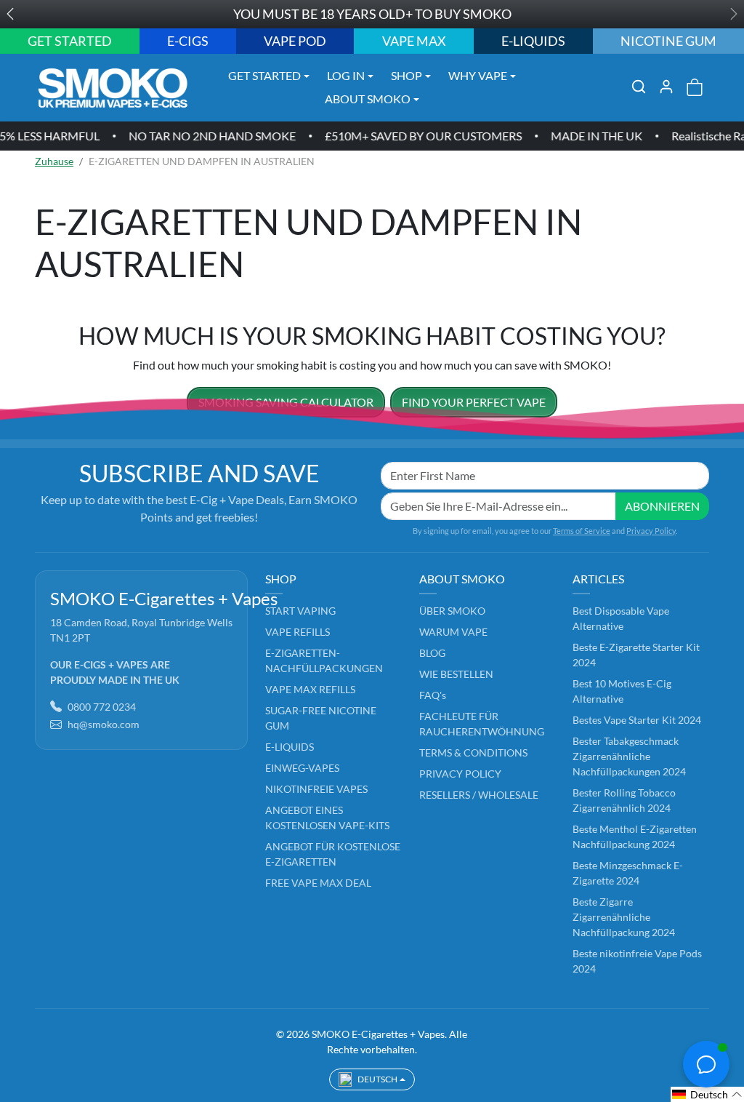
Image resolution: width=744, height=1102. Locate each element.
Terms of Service (581, 530)
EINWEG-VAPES (302, 768)
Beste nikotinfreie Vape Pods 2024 (637, 961)
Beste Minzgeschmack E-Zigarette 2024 (628, 873)
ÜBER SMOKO (452, 610)
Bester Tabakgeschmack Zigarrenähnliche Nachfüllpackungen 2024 (629, 756)
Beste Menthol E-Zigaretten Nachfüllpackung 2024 (635, 836)
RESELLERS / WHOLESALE (478, 794)
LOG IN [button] (346, 75)
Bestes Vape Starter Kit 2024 (637, 720)
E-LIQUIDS (289, 746)
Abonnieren (662, 506)
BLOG (432, 653)
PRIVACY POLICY (460, 773)
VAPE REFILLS (297, 632)
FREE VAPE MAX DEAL (318, 883)
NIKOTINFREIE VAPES (316, 789)
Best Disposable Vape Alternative (621, 618)
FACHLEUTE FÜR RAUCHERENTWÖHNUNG (481, 724)
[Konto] (666, 86)
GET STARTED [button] (264, 75)
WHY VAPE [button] (477, 75)
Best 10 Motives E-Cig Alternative (622, 691)
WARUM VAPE (453, 632)
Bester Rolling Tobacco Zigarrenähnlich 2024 (624, 800)
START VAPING (300, 610)
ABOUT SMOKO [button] (368, 98)
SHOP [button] (406, 75)
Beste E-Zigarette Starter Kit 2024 (636, 654)
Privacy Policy (651, 530)
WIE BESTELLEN (456, 674)
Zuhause (54, 161)
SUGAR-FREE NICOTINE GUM (320, 718)
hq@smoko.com (104, 724)
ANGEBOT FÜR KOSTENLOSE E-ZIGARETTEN (332, 854)
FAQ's (432, 695)
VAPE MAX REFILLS (310, 689)
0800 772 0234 (102, 706)
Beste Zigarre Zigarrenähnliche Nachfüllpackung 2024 (624, 916)
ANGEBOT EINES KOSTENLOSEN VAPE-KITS (327, 817)
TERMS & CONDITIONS (473, 752)
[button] (638, 86)
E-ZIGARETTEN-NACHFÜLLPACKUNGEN (324, 660)
